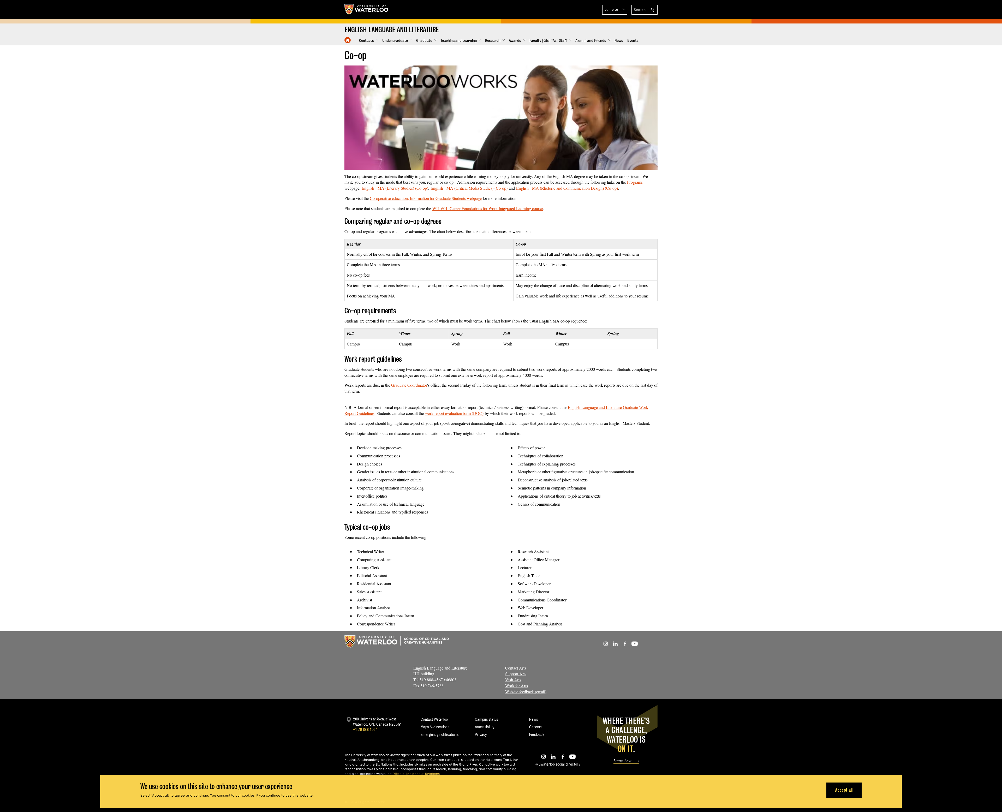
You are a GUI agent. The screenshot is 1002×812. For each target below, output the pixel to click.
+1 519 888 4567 (365, 729)
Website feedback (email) (525, 691)
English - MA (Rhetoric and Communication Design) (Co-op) (567, 188)
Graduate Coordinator (409, 385)
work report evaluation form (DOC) (454, 413)
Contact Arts (515, 668)
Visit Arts (513, 679)
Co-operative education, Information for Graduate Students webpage (426, 198)
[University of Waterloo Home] (366, 9)
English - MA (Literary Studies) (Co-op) (395, 188)
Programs (635, 182)
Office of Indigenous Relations (416, 774)
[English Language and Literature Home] (347, 40)
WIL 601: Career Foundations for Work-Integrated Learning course (487, 208)
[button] (615, 9)
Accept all (844, 790)
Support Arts (515, 673)
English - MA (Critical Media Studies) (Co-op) (469, 188)
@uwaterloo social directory (557, 764)
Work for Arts (516, 685)
